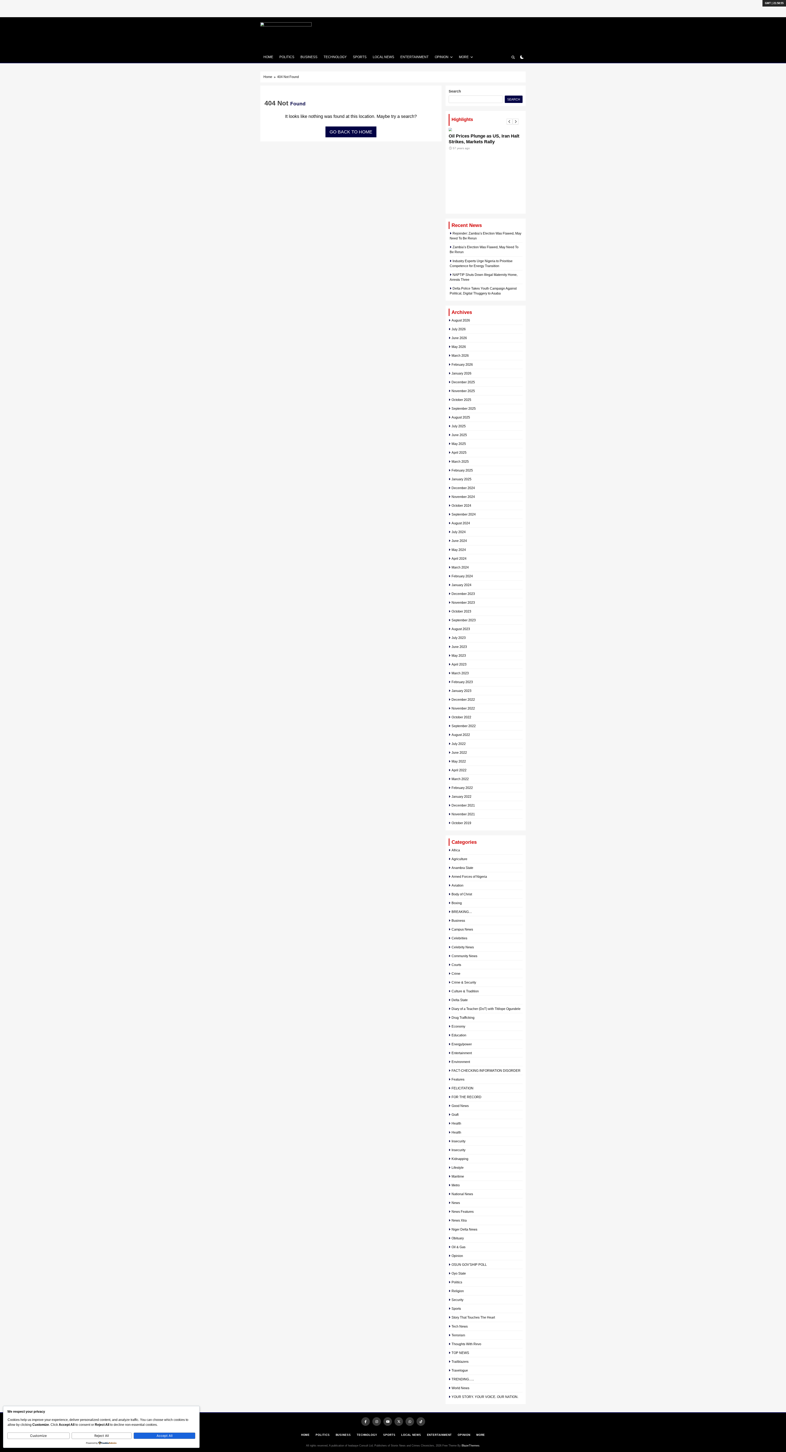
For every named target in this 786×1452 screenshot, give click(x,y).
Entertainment (414, 57)
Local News (383, 57)
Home (268, 57)
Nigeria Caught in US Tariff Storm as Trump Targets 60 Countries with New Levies (484, 141)
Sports (360, 57)
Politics (286, 57)
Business (308, 57)
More (464, 57)
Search (455, 91)
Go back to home (351, 131)
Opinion (441, 57)
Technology (335, 57)
